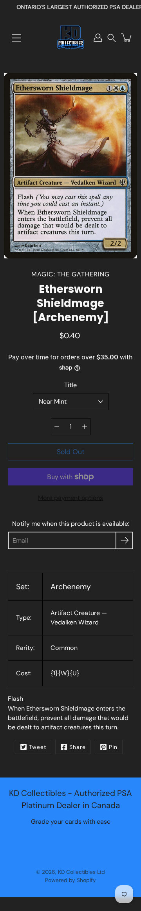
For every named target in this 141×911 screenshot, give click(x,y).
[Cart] (127, 37)
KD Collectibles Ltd (81, 871)
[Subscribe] (124, 540)
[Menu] (16, 38)
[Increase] (84, 426)
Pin (113, 746)
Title (70, 385)
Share (77, 746)
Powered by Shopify (70, 880)
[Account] (98, 37)
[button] (111, 37)
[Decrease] (57, 426)
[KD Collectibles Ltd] (70, 37)
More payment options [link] (70, 498)
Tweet (37, 746)
